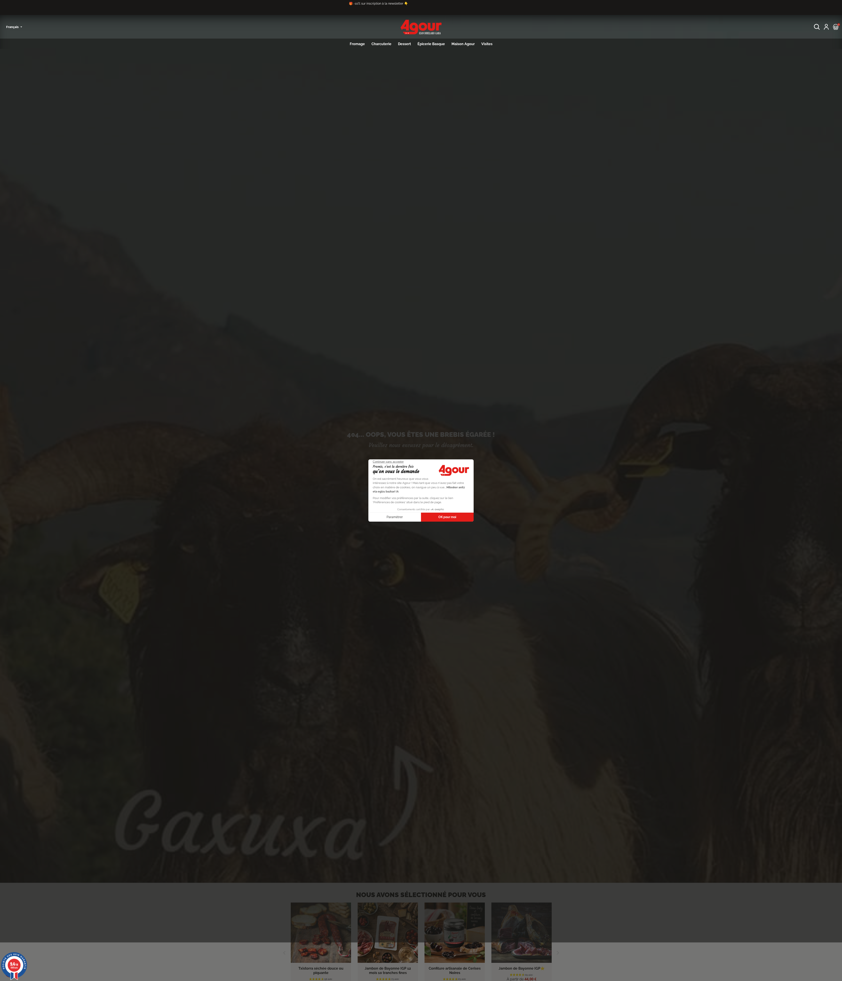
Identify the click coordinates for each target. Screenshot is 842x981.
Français (13, 27)
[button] (817, 27)
